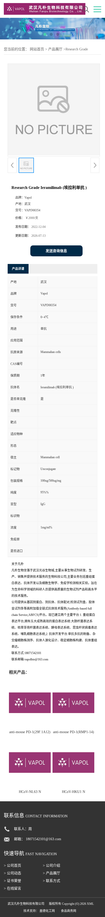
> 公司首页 (12, 865)
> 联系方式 (51, 881)
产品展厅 (55, 49)
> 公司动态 (12, 873)
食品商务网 (68, 911)
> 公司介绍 (51, 865)
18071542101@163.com (43, 839)
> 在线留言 (12, 888)
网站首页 (37, 49)
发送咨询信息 (56, 251)
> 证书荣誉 (12, 881)
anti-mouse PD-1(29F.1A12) (29, 732)
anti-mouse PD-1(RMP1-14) (73, 732)
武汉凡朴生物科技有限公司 (26, 904)
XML (90, 904)
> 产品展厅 (51, 873)
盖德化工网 (47, 911)
